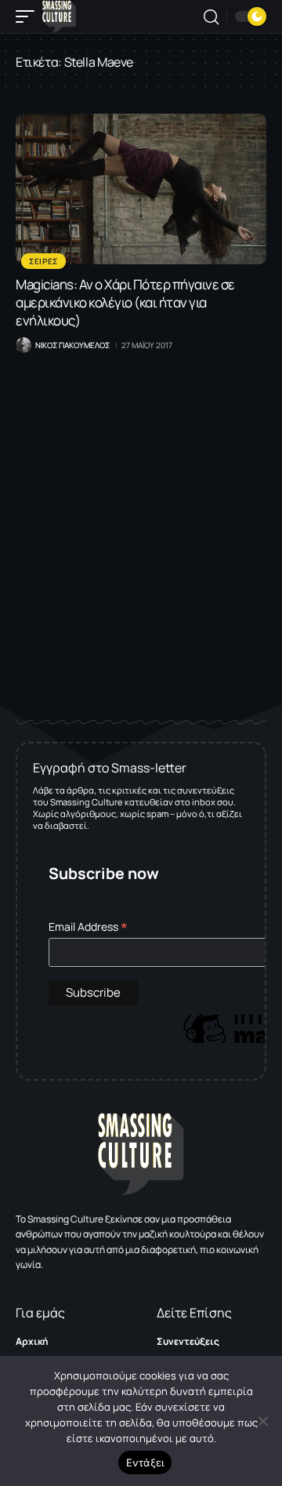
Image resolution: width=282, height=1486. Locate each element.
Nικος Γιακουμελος (72, 345)
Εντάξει (145, 1462)
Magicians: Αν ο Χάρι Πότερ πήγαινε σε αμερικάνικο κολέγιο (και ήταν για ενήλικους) (125, 302)
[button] (29, 16)
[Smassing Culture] (59, 16)
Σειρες (43, 261)
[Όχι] (262, 1421)
